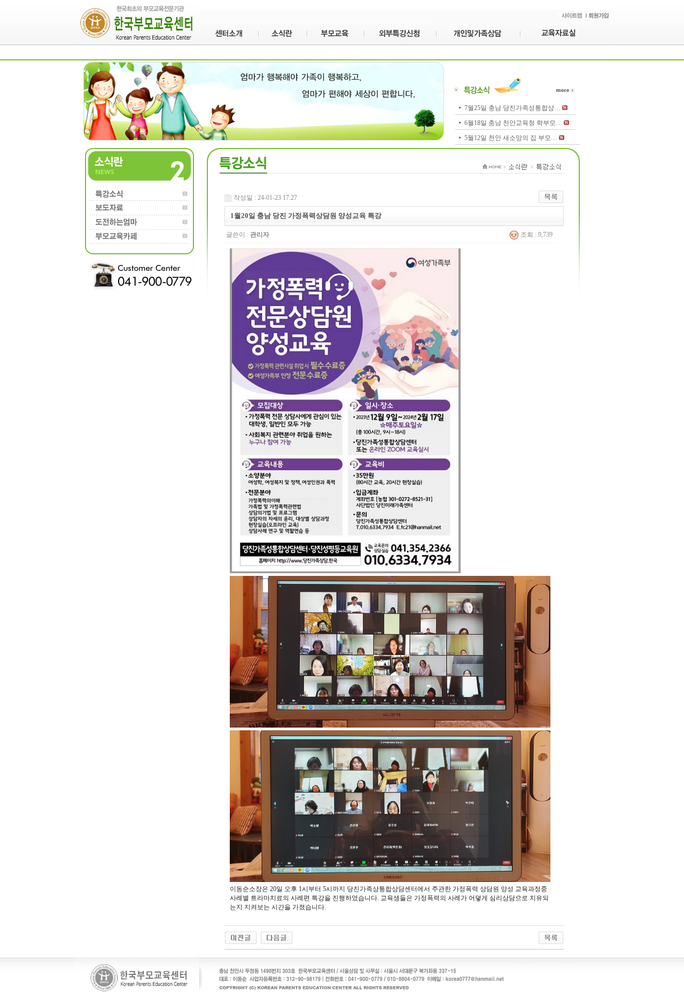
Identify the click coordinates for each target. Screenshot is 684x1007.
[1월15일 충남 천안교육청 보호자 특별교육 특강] (276, 937)
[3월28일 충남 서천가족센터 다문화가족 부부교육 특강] (240, 937)
